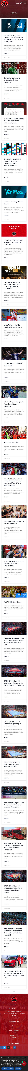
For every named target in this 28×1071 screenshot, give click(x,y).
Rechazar (18, 1068)
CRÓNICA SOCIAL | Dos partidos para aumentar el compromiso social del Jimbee (13, 889)
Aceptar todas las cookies (8, 1068)
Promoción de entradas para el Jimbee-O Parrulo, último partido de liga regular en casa (14, 641)
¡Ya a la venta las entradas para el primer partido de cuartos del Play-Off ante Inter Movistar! (13, 482)
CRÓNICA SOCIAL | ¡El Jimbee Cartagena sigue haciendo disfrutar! (12, 723)
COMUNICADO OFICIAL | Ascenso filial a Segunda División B (13, 242)
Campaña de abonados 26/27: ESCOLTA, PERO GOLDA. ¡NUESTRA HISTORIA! (12, 285)
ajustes (21, 1063)
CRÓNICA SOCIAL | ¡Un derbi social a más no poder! (14, 1051)
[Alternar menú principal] (25, 3)
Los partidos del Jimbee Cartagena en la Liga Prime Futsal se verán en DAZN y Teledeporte (13, 38)
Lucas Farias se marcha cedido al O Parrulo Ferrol (13, 326)
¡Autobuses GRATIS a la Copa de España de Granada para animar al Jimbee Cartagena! (14, 846)
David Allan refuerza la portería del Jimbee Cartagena (12, 80)
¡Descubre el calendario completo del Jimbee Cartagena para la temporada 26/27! (12, 162)
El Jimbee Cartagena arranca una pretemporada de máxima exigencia (14, 120)
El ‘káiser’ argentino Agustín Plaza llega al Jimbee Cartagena (14, 404)
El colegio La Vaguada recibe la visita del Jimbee (14, 522)
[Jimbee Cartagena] (4, 3)
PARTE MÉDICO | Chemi (12, 602)
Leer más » (6, 53)
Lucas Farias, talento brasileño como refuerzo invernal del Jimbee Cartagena (12, 1011)
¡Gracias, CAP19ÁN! (11, 442)
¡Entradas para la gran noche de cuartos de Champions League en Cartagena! (14, 805)
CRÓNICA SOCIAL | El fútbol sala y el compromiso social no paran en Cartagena (14, 683)
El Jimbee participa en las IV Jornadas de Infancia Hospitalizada (14, 563)
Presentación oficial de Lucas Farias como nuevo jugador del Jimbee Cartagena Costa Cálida (14, 974)
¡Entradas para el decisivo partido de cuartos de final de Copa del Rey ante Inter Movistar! (13, 932)
